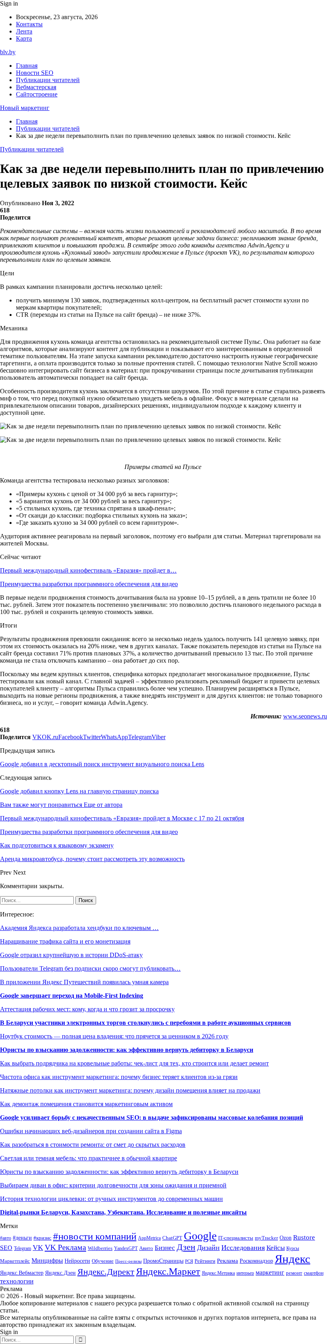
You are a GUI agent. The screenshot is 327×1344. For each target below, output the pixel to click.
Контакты (29, 24)
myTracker (266, 1238)
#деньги (22, 1238)
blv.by (8, 52)
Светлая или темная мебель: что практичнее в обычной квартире (88, 1158)
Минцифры (47, 1260)
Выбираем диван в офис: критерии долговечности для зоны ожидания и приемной (113, 1185)
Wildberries (100, 1248)
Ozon (286, 1238)
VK (38, 1248)
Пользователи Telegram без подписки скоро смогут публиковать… (90, 968)
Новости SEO (34, 72)
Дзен (186, 1247)
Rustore (304, 1237)
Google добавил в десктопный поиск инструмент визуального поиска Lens (102, 764)
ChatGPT (172, 1238)
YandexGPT (126, 1248)
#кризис (42, 1238)
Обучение (103, 1261)
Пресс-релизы (128, 1261)
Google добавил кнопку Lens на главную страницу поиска (79, 791)
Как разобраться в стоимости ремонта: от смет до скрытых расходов (92, 1144)
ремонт (294, 1273)
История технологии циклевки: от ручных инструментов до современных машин (111, 1198)
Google (200, 1236)
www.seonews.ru (305, 716)
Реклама (227, 1261)
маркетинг (270, 1272)
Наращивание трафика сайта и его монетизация (65, 941)
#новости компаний (94, 1236)
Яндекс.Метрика (218, 1273)
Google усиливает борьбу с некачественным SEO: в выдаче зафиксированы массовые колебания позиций (151, 1117)
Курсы (292, 1248)
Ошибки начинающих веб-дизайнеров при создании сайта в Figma (91, 1131)
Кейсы (275, 1248)
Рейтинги (205, 1261)
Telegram (22, 1248)
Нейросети (77, 1261)
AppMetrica (149, 1238)
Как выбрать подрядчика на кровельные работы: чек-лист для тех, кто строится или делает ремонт (134, 1063)
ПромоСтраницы (163, 1261)
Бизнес (165, 1248)
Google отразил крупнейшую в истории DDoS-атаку (71, 955)
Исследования (243, 1248)
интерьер (245, 1273)
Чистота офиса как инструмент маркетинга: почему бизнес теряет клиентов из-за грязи (119, 1076)
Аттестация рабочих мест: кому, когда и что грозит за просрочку (87, 1009)
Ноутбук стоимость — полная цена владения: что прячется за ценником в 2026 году (114, 1036)
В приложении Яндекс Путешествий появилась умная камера (84, 982)
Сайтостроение (36, 94)
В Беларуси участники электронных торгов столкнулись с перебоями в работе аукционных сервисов (145, 1022)
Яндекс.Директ (105, 1272)
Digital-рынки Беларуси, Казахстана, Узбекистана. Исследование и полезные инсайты (123, 1212)
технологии (16, 1281)
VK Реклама (65, 1247)
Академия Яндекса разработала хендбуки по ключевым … (79, 927)
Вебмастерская (36, 87)
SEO (6, 1248)
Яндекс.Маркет (168, 1271)
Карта (24, 38)
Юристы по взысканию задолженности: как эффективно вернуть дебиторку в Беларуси (126, 1049)
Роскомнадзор (256, 1261)
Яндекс (292, 1258)
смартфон (313, 1273)
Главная (26, 65)
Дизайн (208, 1248)
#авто (5, 1238)
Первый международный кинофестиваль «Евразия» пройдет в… (88, 570)
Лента (24, 31)
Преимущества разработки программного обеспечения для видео (89, 584)
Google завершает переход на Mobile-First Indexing (71, 995)
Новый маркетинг (24, 107)
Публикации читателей (48, 80)
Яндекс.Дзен (60, 1273)
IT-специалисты (235, 1238)
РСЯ (189, 1261)
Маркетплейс (15, 1261)
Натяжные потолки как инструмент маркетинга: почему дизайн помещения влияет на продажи (130, 1090)
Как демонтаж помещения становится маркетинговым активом (86, 1104)
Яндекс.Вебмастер (21, 1272)
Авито (146, 1248)
